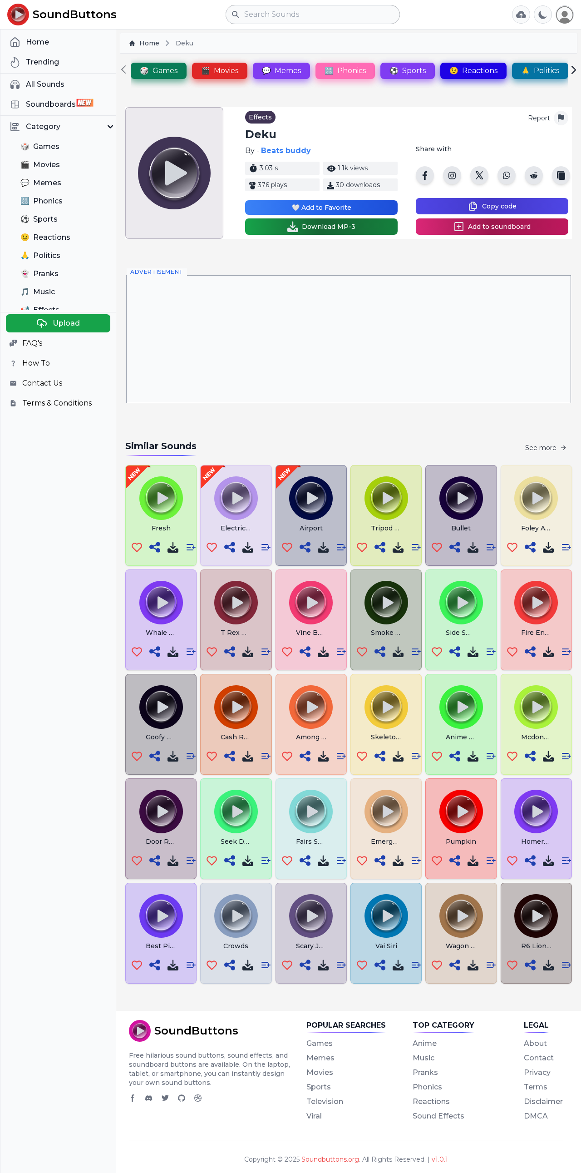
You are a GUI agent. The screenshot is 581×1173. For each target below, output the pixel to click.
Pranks (425, 1072)
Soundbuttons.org (330, 1159)
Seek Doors (240, 841)
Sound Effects (438, 1116)
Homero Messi (545, 841)
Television (324, 1101)
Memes (320, 1058)
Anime (425, 1043)
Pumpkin (461, 841)
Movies (319, 1072)
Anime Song (466, 737)
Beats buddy (286, 150)
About (535, 1043)
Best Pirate (164, 946)
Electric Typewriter (252, 528)
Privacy (537, 1072)
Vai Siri (386, 946)
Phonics (427, 1087)
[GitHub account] (181, 1098)
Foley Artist (540, 528)
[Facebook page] (132, 1098)
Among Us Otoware (328, 737)
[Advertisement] (349, 339)
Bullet (461, 528)
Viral (314, 1116)
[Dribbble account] (198, 1098)
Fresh (161, 528)
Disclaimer (543, 1101)
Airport (311, 528)
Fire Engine (540, 633)
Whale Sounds (169, 633)
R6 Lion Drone (545, 946)
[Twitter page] (165, 1098)
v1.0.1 (440, 1159)
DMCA (536, 1116)
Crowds (235, 946)
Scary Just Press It (326, 946)
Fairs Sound (315, 841)
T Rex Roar (239, 633)
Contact (539, 1058)
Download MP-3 (328, 227)
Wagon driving (469, 946)
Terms (535, 1087)
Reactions (431, 1101)
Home (149, 43)
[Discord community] (149, 1098)
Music (423, 1058)
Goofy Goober (168, 737)
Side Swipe (464, 633)
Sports (318, 1087)
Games (319, 1043)
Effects (260, 117)
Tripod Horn (391, 528)
